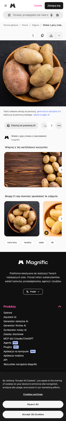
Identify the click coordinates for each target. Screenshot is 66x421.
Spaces (8, 312)
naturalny (12, 242)
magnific (15, 139)
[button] (33, 292)
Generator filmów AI (15, 325)
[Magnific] (33, 263)
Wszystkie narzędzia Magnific (20, 364)
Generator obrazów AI (16, 321)
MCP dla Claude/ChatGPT (18, 338)
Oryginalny (24, 47)
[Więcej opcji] (32, 35)
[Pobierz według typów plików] (58, 35)
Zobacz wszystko (37, 147)
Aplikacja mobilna (14, 355)
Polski (33, 291)
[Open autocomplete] (8, 15)
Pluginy (11, 347)
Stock (25, 25)
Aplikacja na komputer (19, 351)
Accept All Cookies (33, 414)
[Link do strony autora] (7, 138)
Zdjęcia (35, 25)
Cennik (38, 5)
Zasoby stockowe (13, 334)
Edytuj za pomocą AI (23, 125)
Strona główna (11, 25)
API (5, 359)
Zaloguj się (54, 5)
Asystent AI (10, 317)
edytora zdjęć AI (41, 114)
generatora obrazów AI (48, 111)
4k (52, 242)
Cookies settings (33, 394)
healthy (27, 242)
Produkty (10, 306)
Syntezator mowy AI (15, 330)
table (41, 242)
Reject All (33, 404)
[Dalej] (51, 125)
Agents (10, 342)
